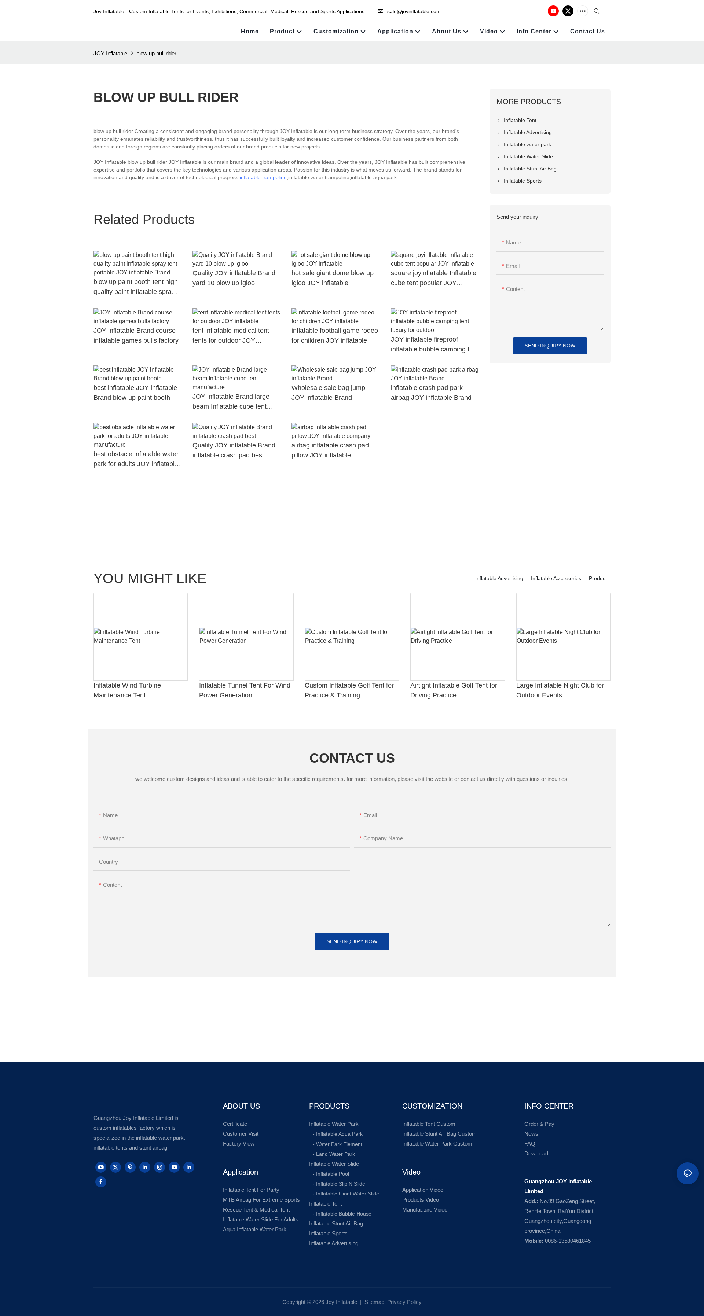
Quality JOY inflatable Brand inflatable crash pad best (233, 450)
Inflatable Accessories (556, 578)
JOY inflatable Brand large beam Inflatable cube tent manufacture (231, 402)
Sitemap (373, 1302)
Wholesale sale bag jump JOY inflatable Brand (328, 392)
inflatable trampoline (263, 177)
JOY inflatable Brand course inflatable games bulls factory (136, 335)
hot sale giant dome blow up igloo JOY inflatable (333, 278)
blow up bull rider (156, 53)
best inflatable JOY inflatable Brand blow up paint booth (135, 392)
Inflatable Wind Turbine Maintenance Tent (127, 690)
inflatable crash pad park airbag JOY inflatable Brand (431, 392)
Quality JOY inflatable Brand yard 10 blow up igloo (233, 278)
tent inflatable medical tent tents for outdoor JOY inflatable (230, 336)
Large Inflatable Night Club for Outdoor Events (560, 690)
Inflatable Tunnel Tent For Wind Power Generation (244, 690)
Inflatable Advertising (499, 578)
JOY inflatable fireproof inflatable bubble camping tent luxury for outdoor (434, 345)
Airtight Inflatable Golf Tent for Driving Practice (453, 690)
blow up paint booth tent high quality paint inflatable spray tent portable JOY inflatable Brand (136, 287)
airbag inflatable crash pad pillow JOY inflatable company (330, 451)
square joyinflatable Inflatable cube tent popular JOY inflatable (433, 278)
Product (598, 578)
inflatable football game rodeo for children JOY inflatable (335, 335)
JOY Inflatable (110, 53)
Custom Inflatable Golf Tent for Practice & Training (349, 690)
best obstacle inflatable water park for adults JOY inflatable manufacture (136, 459)
